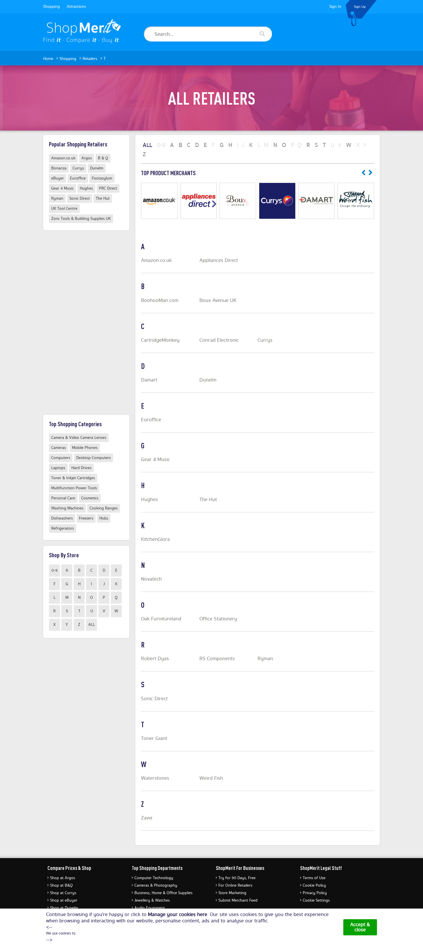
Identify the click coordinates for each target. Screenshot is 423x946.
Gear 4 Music (155, 459)
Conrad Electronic (219, 340)
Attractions (76, 7)
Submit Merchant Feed (238, 900)
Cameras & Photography (155, 885)
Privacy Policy (315, 893)
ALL (91, 625)
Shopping (51, 7)
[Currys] (277, 201)
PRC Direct (108, 188)
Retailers (90, 59)
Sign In (335, 7)
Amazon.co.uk (156, 260)
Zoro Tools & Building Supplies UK (81, 219)
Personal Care (63, 498)
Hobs (103, 518)
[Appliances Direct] (199, 201)
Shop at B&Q (61, 885)
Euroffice (151, 420)
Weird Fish (211, 778)
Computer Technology (153, 878)
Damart (149, 380)
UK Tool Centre (64, 209)
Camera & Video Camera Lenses (78, 438)
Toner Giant (154, 738)
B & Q (103, 158)
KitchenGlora (155, 539)
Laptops (58, 468)
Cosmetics (89, 498)
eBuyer (57, 178)
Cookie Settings (316, 900)
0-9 (55, 570)
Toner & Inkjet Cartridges (73, 478)
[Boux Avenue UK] (238, 201)
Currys (265, 340)
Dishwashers (62, 518)
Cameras (58, 448)
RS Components (217, 658)
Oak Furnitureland (161, 619)
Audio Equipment (149, 908)
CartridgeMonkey (160, 340)
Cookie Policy (314, 885)
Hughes (149, 499)
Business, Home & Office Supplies (163, 893)
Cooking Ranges (103, 508)
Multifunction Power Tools (74, 488)
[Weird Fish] (356, 201)
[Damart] (317, 201)
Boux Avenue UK (218, 300)
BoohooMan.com (159, 300)
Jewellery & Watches (152, 900)
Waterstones (155, 778)
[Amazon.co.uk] (159, 201)
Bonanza (58, 168)
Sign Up (360, 6)
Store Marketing (232, 893)
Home (48, 59)
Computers (60, 458)
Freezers (86, 518)
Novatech (151, 579)
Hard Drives (81, 468)
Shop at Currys (63, 893)
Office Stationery (218, 619)
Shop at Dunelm (64, 908)
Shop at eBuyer (63, 900)
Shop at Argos (62, 878)
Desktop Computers (93, 458)
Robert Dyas (155, 658)
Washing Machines (67, 508)
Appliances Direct (218, 260)
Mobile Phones (85, 448)
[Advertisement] (86, 322)
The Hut (208, 499)
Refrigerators (62, 528)
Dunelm (207, 380)
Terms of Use (314, 878)
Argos (86, 158)
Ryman (265, 658)
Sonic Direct (154, 699)
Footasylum (102, 178)
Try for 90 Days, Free (237, 878)
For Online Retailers (235, 885)
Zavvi (146, 818)
